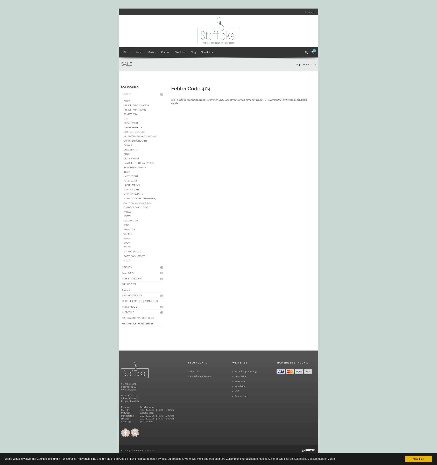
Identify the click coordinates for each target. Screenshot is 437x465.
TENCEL (127, 247)
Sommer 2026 (130, 114)
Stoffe (306, 64)
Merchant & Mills (133, 194)
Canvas (128, 145)
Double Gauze (131, 158)
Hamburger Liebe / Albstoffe (139, 163)
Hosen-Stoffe (131, 176)
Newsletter (207, 52)
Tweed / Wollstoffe (134, 256)
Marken (152, 52)
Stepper (128, 233)
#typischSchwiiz (132, 251)
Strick (127, 238)
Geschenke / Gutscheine (137, 323)
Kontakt (165, 52)
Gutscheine (240, 376)
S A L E (126, 289)
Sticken (127, 267)
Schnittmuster (132, 278)
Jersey (127, 171)
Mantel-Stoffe (131, 189)
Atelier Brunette (133, 127)
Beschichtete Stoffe (134, 131)
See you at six (131, 220)
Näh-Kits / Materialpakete (137, 202)
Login (310, 11)
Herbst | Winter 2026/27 (136, 105)
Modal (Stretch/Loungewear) (140, 198)
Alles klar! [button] (418, 458)
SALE (126, 118)
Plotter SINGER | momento (140, 301)
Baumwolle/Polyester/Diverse (140, 136)
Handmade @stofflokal (138, 317)
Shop (126, 52)
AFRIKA (127, 100)
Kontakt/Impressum (200, 376)
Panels (127, 211)
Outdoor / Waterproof (137, 207)
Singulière (129, 229)
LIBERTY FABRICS (132, 185)
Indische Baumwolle (135, 167)
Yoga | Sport (131, 123)
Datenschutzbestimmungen (310, 458)
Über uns (195, 371)
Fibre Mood (129, 306)
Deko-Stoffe (130, 149)
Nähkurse (128, 272)
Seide (126, 225)
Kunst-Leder (130, 180)
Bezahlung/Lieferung (245, 371)
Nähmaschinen (132, 295)
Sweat (127, 242)
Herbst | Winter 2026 (135, 109)
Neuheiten (129, 284)
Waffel (127, 216)
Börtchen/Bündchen (135, 140)
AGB (236, 391)
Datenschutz (241, 396)
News (139, 52)
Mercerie (128, 312)
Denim (127, 154)
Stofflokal (180, 52)
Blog (193, 52)
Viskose (127, 260)
